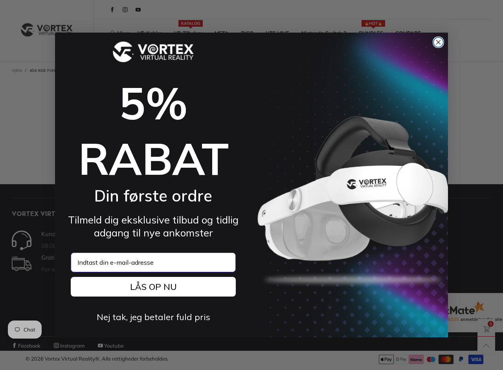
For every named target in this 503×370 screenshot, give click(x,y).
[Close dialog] (438, 42)
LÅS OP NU (153, 286)
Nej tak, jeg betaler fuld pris (153, 317)
